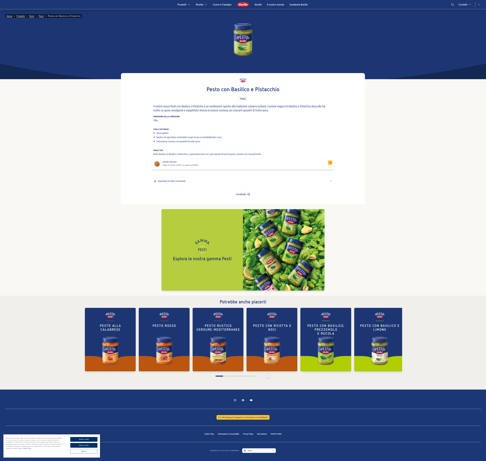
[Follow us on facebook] (243, 400)
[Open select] (273, 450)
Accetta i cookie (84, 439)
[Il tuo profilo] (479, 5)
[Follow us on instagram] (234, 400)
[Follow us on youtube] (251, 400)
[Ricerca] (452, 4)
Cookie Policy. (27, 448)
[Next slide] (268, 376)
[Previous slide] (261, 376)
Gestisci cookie (276, 434)
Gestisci (83, 451)
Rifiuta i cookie (84, 445)
